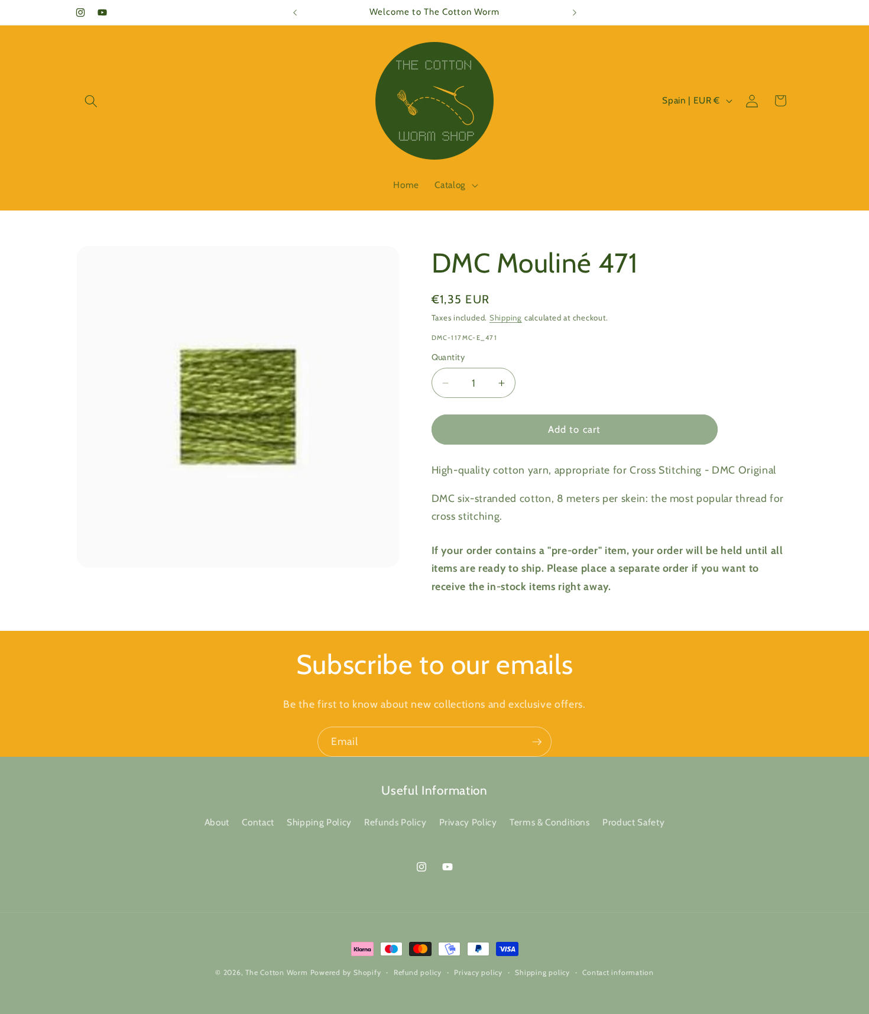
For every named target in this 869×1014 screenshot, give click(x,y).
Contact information (618, 972)
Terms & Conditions (550, 822)
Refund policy (418, 972)
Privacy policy (478, 972)
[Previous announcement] (295, 12)
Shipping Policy (319, 822)
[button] (91, 100)
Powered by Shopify (345, 972)
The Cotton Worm (276, 972)
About (217, 822)
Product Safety (633, 822)
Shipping (505, 317)
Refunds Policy (395, 822)
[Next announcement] (575, 12)
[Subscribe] (537, 742)
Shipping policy (542, 972)
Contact (258, 822)
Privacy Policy (468, 822)
